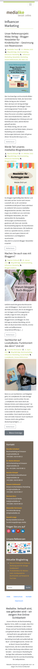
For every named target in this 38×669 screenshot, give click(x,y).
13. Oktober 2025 (27, 49)
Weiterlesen (10, 142)
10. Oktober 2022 (27, 153)
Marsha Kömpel (12, 153)
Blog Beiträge (12, 52)
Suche (28, 587)
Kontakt (28, 596)
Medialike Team (12, 49)
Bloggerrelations (10, 161)
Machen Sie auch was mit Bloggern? (18, 255)
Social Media (24, 355)
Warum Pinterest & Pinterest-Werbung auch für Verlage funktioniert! (20, 565)
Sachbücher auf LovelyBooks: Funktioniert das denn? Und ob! (18, 343)
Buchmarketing (22, 52)
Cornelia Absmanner (14, 350)
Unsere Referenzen (11, 59)
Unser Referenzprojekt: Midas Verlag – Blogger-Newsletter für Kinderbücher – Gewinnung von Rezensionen (19, 39)
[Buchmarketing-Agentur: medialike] (19, 13)
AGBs (8, 596)
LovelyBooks (9, 357)
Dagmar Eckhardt (13, 260)
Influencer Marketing (12, 54)
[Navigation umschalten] (30, 4)
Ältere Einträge (14, 433)
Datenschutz (18, 596)
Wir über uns (23, 59)
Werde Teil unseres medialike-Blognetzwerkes (19, 148)
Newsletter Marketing (20, 57)
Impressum (19, 601)
